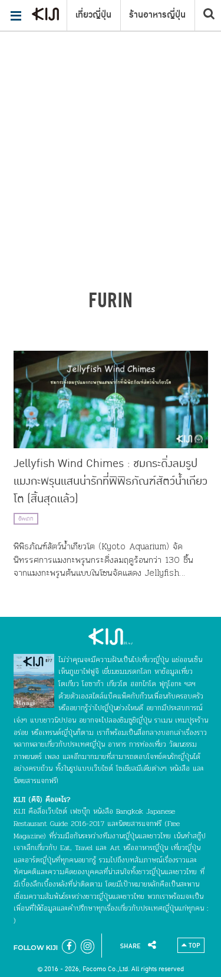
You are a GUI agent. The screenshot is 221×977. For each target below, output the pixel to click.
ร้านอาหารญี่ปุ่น (157, 15)
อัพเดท (26, 519)
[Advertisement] (110, 116)
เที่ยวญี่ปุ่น (93, 15)
